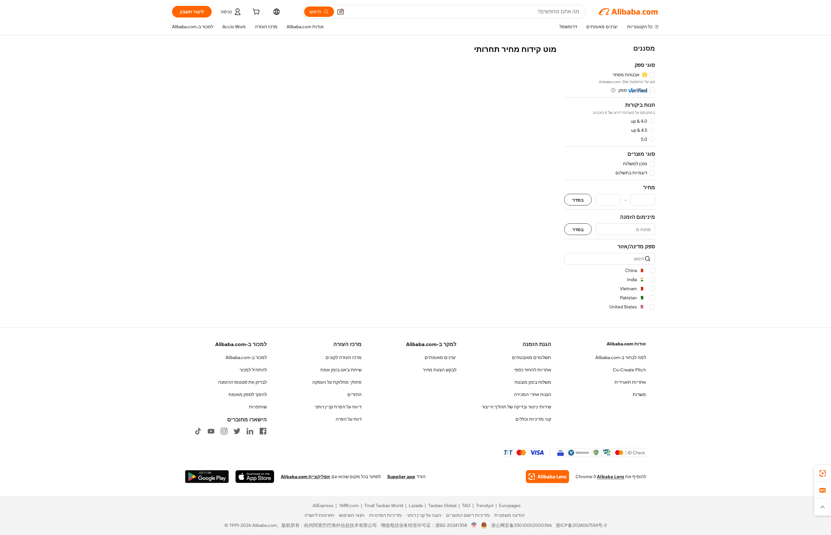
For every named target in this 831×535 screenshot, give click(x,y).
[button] (340, 12)
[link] (822, 473)
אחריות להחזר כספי (532, 369)
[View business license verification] (474, 525)
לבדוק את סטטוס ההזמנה (242, 382)
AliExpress (323, 505)
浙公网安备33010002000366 (521, 525)
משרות (639, 394)
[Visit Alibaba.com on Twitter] (237, 431)
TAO (466, 505)
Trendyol (484, 505)
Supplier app (401, 476)
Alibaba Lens (610, 476)
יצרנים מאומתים (440, 357)
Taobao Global (442, 505)
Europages (510, 505)
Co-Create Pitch (629, 369)
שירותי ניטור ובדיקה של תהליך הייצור (516, 406)
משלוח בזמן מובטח (533, 382)
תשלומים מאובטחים (531, 357)
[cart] (255, 12)
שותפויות (258, 406)
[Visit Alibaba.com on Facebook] (263, 431)
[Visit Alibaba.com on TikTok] (198, 431)
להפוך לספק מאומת (248, 394)
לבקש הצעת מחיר (439, 369)
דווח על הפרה (349, 419)
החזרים (354, 394)
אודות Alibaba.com (626, 343)
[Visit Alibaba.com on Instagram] (224, 431)
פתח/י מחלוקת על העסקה (337, 382)
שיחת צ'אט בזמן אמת (341, 369)
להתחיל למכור (253, 369)
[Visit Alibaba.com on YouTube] (211, 431)
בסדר (578, 200)
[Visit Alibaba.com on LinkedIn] (250, 431)
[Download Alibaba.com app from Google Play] (207, 476)
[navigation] (609, 179)
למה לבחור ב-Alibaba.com (620, 357)
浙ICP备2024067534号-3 (581, 525)
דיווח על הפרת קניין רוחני (338, 406)
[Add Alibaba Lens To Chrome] (547, 476)
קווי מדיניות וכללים (533, 419)
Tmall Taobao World (383, 505)
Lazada (416, 505)
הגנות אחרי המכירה (532, 394)
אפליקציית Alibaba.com (305, 476)
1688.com (349, 505)
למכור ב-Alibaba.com (246, 357)
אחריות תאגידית (630, 382)
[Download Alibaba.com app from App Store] (254, 476)
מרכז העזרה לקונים (344, 357)
